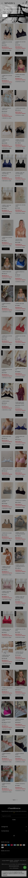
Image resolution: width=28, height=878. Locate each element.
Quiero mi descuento (17, 15)
